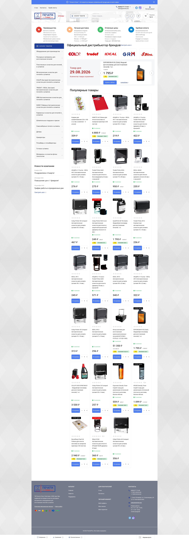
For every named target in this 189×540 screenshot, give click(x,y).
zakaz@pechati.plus (136, 502)
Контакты (101, 493)
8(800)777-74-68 (123, 7)
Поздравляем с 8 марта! (44, 173)
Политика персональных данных (43, 506)
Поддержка (71, 496)
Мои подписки (102, 509)
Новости (70, 493)
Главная (70, 490)
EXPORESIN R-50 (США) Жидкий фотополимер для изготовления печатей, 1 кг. (115, 65)
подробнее (124, 82)
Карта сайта (58, 506)
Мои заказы (102, 506)
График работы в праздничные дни (48, 188)
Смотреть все (39, 192)
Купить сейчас (110, 82)
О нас (100, 490)
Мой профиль (102, 503)
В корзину (75, 141)
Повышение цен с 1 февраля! (46, 181)
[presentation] (100, 73)
